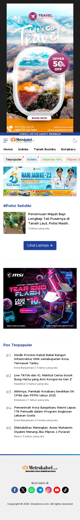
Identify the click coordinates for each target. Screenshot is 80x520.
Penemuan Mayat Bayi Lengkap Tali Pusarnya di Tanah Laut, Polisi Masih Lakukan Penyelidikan (49, 221)
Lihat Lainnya (38, 245)
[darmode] (75, 140)
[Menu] (4, 140)
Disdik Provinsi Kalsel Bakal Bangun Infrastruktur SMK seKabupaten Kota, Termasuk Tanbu (41, 359)
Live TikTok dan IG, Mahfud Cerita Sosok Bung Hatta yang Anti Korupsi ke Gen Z (43, 377)
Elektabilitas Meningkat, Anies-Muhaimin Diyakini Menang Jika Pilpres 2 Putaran (43, 429)
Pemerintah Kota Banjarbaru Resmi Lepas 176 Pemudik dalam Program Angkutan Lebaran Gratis (45, 411)
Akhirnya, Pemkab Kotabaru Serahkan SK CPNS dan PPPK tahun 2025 (44, 393)
